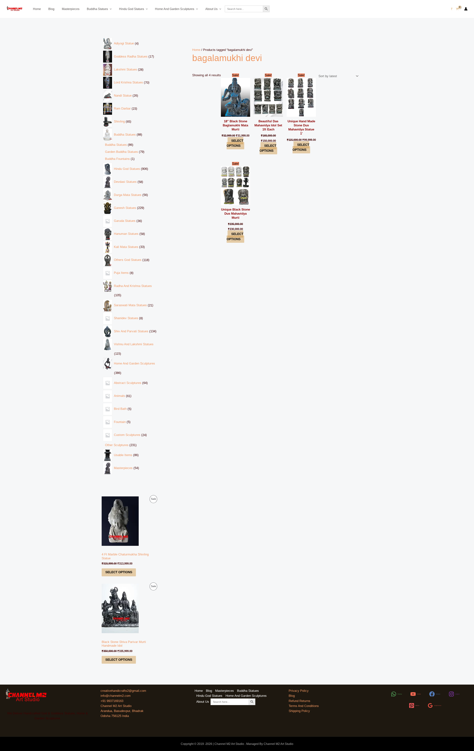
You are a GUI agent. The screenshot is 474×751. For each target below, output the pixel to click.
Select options (118, 572)
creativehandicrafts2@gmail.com (123, 691)
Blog (51, 9)
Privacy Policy (299, 691)
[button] (110, 9)
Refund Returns (299, 701)
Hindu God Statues (131, 9)
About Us (211, 9)
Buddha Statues (97, 9)
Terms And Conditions (304, 706)
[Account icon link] (466, 9)
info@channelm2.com (116, 696)
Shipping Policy (299, 711)
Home (37, 9)
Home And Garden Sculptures (174, 9)
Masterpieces (70, 9)
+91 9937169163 (112, 701)
